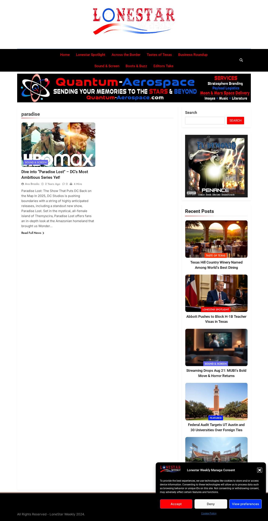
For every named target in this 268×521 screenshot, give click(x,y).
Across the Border (126, 55)
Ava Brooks (32, 184)
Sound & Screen (106, 66)
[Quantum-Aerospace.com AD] (134, 88)
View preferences (245, 504)
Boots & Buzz (136, 66)
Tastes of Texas (159, 55)
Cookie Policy (208, 513)
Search (191, 112)
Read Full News (31, 233)
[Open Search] (241, 60)
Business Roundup (193, 55)
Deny (211, 504)
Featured (216, 418)
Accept (176, 504)
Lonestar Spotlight (90, 55)
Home (65, 55)
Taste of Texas (215, 255)
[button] (260, 470)
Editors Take (163, 66)
